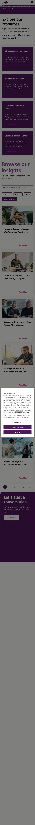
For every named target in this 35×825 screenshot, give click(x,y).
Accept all (18, 432)
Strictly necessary (17, 427)
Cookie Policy (18, 412)
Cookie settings (17, 422)
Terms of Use (25, 417)
